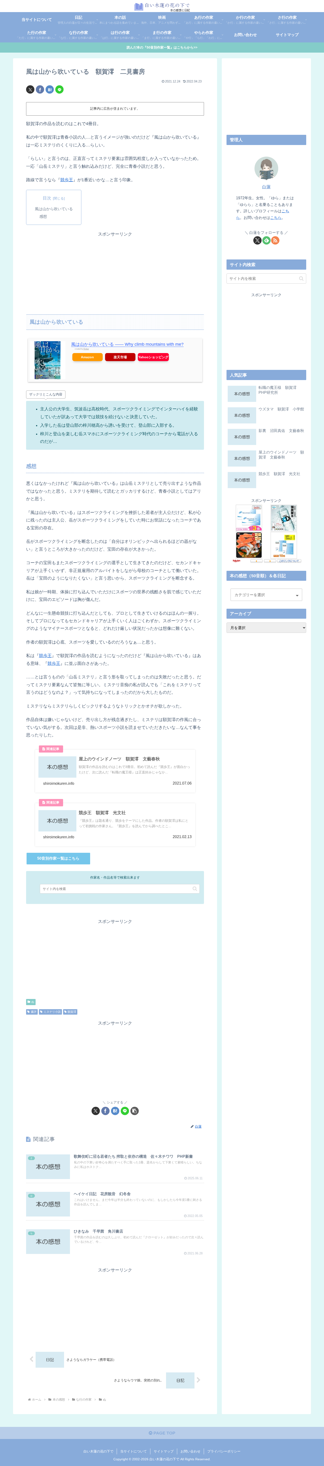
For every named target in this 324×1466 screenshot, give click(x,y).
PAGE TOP (163, 1433)
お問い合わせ (190, 1451)
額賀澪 (72, 1011)
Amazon (87, 357)
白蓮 (266, 187)
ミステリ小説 (52, 1011)
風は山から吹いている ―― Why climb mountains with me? (127, 344)
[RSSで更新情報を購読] (275, 240)
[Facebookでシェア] (40, 89)
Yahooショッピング (153, 357)
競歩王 (66, 179)
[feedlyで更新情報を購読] (266, 240)
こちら (276, 217)
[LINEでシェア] (59, 89)
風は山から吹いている (54, 209)
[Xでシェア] (30, 89)
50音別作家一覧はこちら (58, 858)
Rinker (86, 349)
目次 (47, 198)
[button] (195, 888)
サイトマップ (164, 1451)
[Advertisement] (115, 271)
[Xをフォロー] (257, 240)
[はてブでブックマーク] (50, 89)
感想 (43, 216)
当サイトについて (133, 1451)
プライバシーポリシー (224, 1451)
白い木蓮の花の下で (98, 1451)
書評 (34, 1011)
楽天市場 (120, 357)
